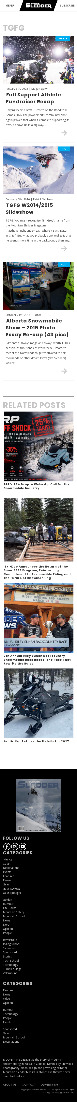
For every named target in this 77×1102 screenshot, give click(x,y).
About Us (9, 1085)
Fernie (7, 880)
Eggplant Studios (66, 1092)
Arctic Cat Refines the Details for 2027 (36, 741)
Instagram (14, 846)
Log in (71, 1089)
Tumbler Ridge (12, 969)
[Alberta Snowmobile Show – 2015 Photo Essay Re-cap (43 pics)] (64, 371)
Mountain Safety (13, 912)
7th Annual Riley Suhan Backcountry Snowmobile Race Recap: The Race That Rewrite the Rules (37, 660)
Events (7, 872)
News (6, 920)
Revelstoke (10, 940)
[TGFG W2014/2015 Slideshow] (64, 248)
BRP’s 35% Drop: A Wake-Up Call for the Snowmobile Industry (37, 486)
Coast (6, 863)
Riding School (11, 944)
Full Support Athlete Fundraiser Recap (33, 98)
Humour (8, 904)
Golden (7, 899)
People (7, 933)
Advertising (49, 1085)
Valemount (10, 973)
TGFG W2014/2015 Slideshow (29, 209)
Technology (10, 965)
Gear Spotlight (12, 893)
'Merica (7, 859)
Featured (8, 876)
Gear (6, 884)
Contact (29, 1085)
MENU (10, 5)
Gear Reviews (11, 888)
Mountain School (14, 916)
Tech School (11, 960)
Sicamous (9, 948)
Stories (7, 956)
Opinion (8, 929)
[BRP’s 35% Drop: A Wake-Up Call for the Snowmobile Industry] (38, 446)
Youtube (22, 846)
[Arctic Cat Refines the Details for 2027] (38, 703)
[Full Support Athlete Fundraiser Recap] (64, 132)
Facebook (6, 846)
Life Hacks (9, 908)
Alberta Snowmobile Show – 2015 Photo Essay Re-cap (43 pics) (37, 327)
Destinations (11, 868)
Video (6, 998)
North (6, 924)
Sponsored (10, 952)
